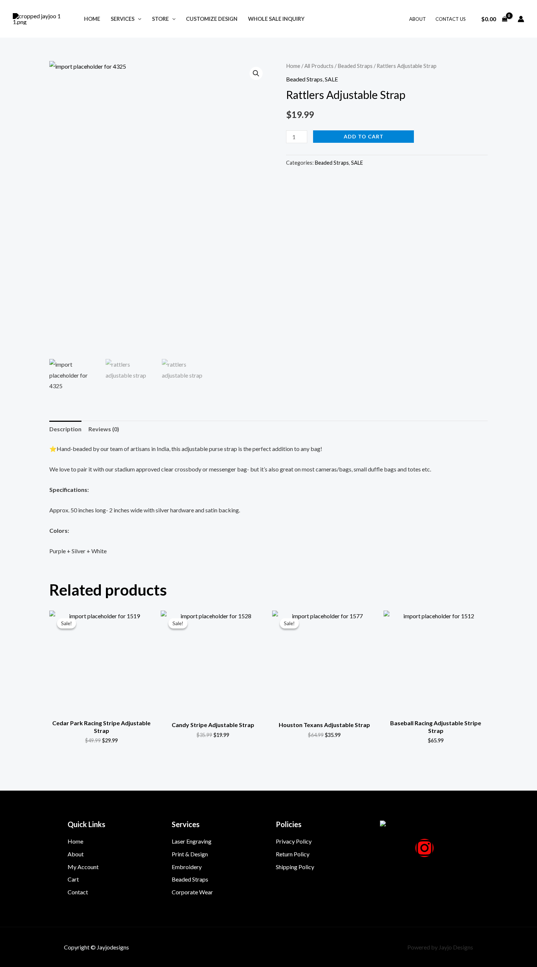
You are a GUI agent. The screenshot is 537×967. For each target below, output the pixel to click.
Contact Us (450, 19)
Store (160, 19)
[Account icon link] (521, 19)
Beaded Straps (355, 65)
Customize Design (211, 19)
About (417, 19)
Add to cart (364, 136)
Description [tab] (65, 428)
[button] (137, 19)
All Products (319, 65)
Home (92, 19)
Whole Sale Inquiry (276, 19)
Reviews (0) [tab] (103, 428)
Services (122, 19)
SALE (331, 79)
